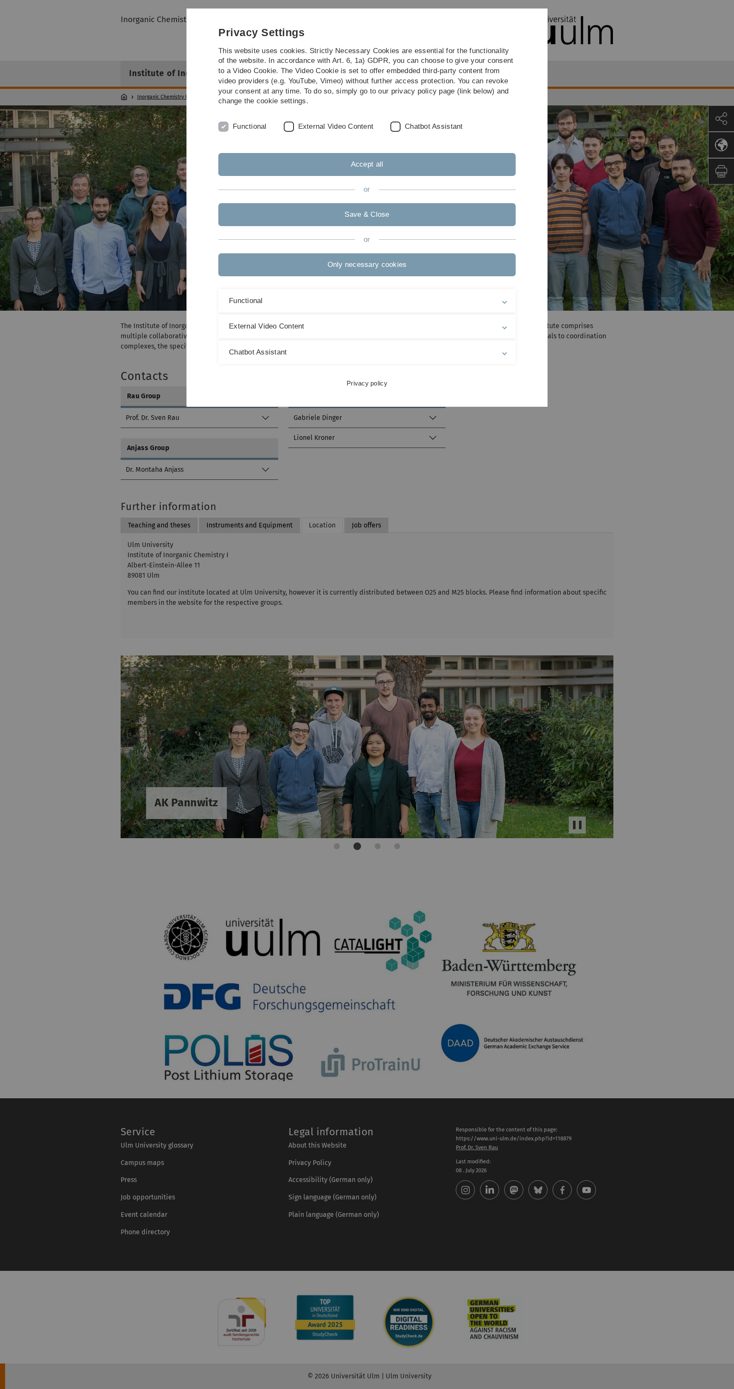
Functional (250, 126)
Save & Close (366, 214)
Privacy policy (367, 383)
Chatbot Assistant (434, 126)
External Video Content (336, 126)
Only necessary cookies (367, 265)
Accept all (367, 164)
